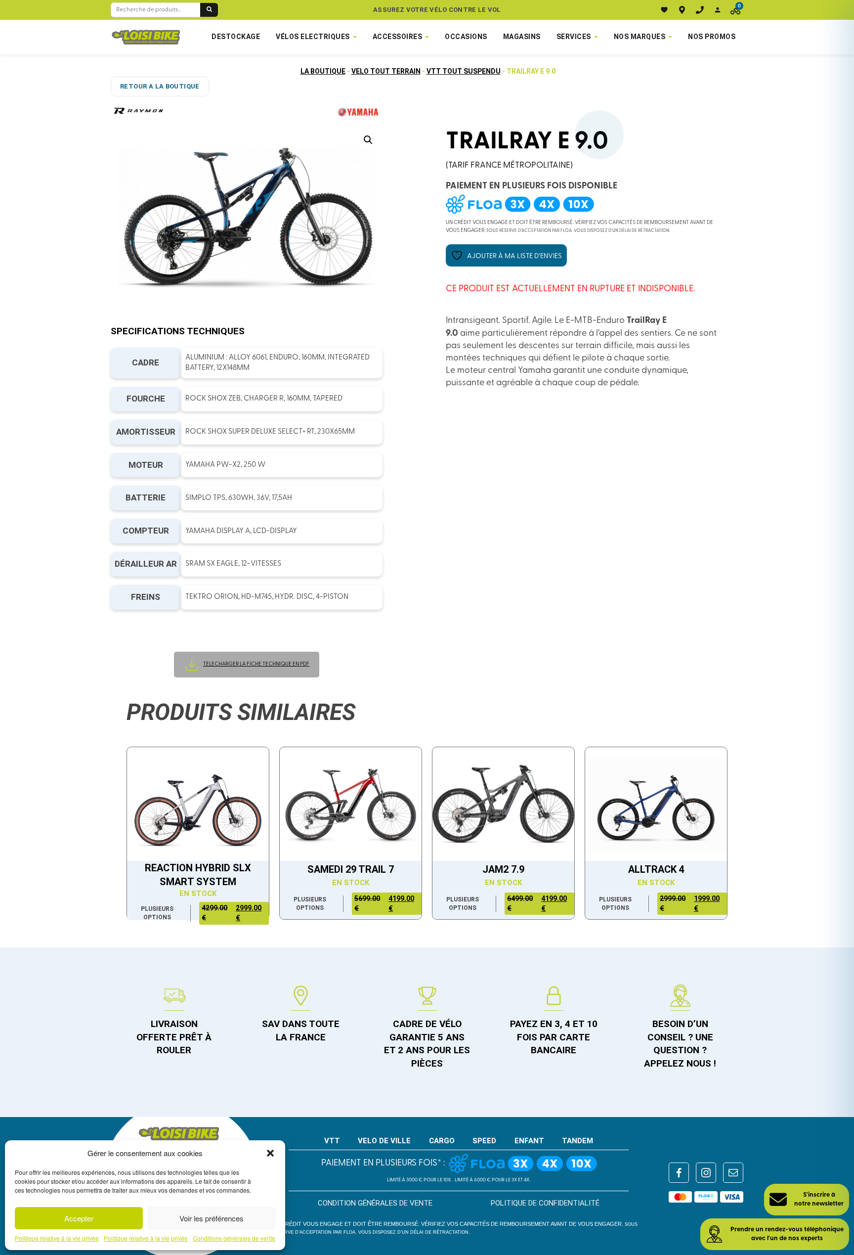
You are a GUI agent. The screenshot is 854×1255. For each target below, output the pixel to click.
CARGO (442, 1140)
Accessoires (398, 37)
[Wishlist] (664, 10)
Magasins (522, 37)
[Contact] (700, 10)
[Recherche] (209, 10)
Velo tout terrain (386, 71)
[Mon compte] (718, 10)
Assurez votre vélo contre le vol (437, 9)
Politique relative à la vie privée (57, 1238)
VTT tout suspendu (464, 71)
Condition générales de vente (375, 1203)
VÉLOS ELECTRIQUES (313, 37)
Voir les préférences (211, 1218)
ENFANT (529, 1140)
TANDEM (577, 1140)
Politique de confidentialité (545, 1203)
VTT (332, 1140)
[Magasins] (682, 10)
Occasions (466, 37)
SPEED (484, 1140)
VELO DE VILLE (384, 1140)
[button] (270, 1153)
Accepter (78, 1218)
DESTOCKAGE (236, 37)
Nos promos (711, 37)
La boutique (322, 71)
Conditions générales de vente (234, 1238)
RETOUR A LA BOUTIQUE (160, 86)
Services (573, 37)
